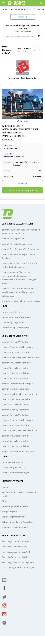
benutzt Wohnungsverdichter (15, 373)
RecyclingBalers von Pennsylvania (18, 562)
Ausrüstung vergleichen (13, 322)
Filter (21, 17)
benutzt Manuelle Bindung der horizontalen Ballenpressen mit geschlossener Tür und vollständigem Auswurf (19, 277)
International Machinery (14, 156)
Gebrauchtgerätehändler (13, 516)
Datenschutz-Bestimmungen (15, 472)
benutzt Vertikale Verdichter (15, 342)
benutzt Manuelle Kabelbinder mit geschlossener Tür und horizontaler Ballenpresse (18, 292)
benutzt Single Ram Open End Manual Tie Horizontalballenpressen (21, 231)
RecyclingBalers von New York (16, 552)
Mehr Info (22, 183)
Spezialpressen (10, 148)
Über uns (6, 487)
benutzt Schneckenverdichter (15, 368)
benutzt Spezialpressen (13, 238)
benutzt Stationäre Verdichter (16, 352)
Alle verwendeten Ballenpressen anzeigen (21, 301)
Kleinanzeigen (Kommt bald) (15, 527)
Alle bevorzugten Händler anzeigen (18, 567)
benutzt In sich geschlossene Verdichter (20, 357)
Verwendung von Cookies (13, 467)
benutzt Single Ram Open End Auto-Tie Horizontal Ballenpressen (20, 265)
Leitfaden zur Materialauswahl (16, 317)
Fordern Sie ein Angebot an (22, 190)
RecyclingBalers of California (15, 541)
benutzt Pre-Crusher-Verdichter (16, 362)
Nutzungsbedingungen (12, 462)
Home (5, 9)
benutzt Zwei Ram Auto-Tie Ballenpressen (21, 249)
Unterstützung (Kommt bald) (15, 327)
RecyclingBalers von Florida (15, 557)
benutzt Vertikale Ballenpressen (17, 244)
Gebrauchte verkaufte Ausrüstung (17, 522)
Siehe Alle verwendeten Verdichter (18, 451)
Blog (4, 501)
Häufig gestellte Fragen (13, 312)
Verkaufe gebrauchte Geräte (15, 506)
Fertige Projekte (9, 511)
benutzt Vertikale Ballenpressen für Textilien (18, 256)
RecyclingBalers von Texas (14, 546)
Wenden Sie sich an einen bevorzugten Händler (20, 494)
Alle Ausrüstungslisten (21, 9)
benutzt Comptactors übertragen (17, 347)
